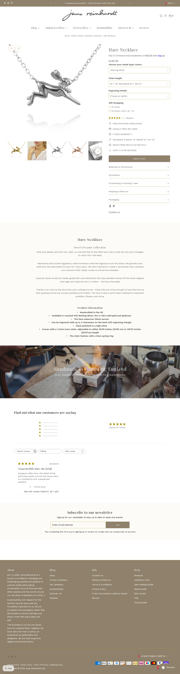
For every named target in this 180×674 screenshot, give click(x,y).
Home (67, 36)
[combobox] (50, 451)
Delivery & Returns (101, 580)
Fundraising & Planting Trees (123, 183)
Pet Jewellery (81, 27)
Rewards (138, 575)
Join (117, 525)
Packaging (114, 199)
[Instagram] (8, 3)
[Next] (129, 3)
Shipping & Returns (118, 191)
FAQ (136, 598)
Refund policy (13, 665)
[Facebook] (5, 3)
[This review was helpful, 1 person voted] (51, 491)
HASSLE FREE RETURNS (125, 129)
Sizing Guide (140, 602)
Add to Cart (139, 158)
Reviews (144, 27)
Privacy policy (26, 665)
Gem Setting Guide (143, 584)
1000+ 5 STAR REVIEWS (125, 150)
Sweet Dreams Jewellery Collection (86, 36)
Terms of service (41, 665)
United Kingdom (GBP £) (153, 656)
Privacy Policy (99, 589)
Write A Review (155, 431)
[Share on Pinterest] (114, 207)
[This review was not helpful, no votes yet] (56, 491)
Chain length (115, 78)
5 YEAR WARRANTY (122, 134)
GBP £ (170, 3)
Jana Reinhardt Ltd (35, 668)
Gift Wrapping (116, 103)
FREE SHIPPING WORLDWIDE (127, 123)
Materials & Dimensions (120, 167)
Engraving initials (118, 90)
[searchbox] (23, 451)
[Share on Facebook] (110, 207)
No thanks (115, 107)
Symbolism (114, 175)
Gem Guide (140, 593)
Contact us (114, 212)
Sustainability (104, 27)
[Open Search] (161, 16)
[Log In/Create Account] (165, 16)
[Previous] (51, 3)
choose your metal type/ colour (125, 64)
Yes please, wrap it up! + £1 (122, 111)
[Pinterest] (11, 3)
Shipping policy (56, 665)
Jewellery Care (141, 580)
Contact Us (97, 575)
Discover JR (125, 27)
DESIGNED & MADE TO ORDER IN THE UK (134, 139)
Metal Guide (140, 589)
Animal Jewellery (55, 27)
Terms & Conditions (102, 584)
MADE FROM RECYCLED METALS (129, 145)
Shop (34, 27)
